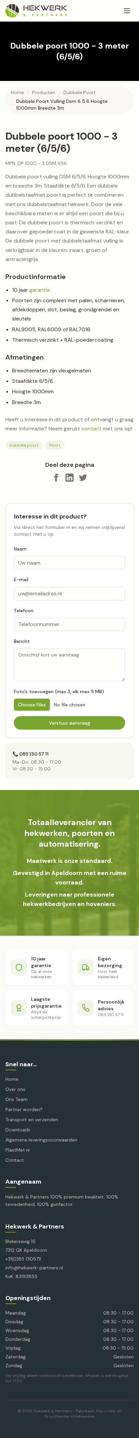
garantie (39, 289)
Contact (14, 1160)
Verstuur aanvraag (69, 723)
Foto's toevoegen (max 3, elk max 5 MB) (59, 691)
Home (17, 92)
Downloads (17, 1130)
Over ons (15, 1089)
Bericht (22, 641)
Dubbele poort (23, 445)
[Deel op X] (83, 478)
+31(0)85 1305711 (23, 1259)
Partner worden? (24, 1109)
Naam (20, 549)
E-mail (21, 579)
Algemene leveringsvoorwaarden (41, 1140)
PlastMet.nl (17, 1150)
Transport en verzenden (31, 1120)
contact (91, 428)
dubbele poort (79, 92)
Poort (54, 445)
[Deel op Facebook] (56, 478)
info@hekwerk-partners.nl (34, 1268)
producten (43, 92)
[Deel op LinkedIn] (69, 478)
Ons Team (16, 1099)
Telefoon (23, 611)
